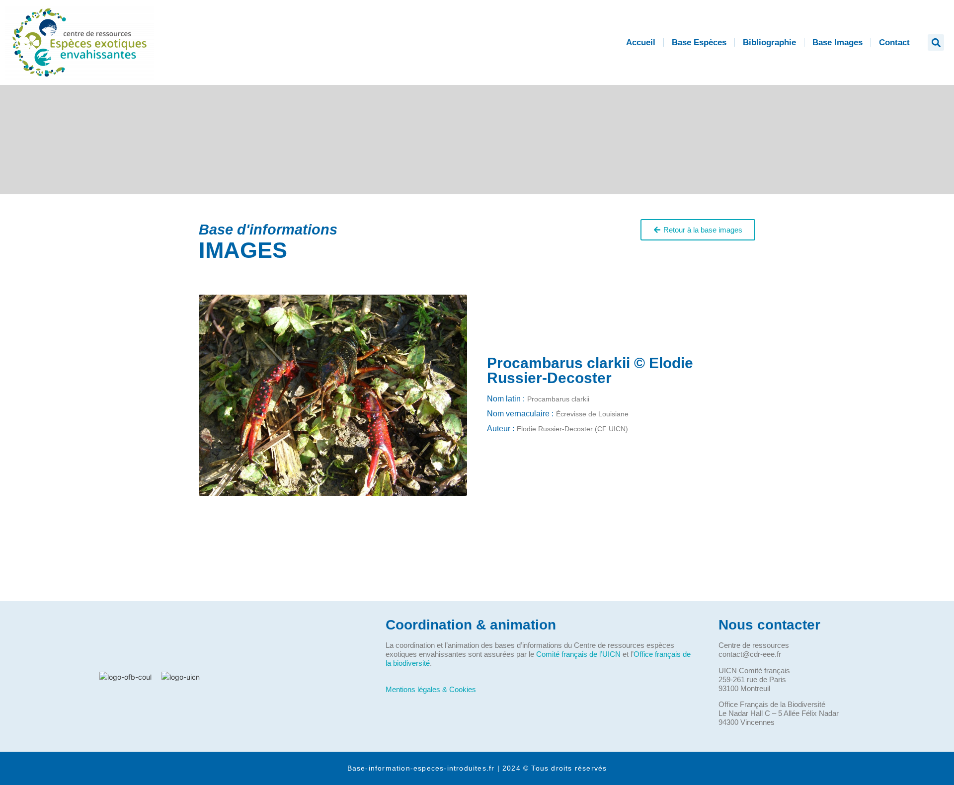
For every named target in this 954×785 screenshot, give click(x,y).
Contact (894, 42)
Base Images (837, 42)
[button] (936, 42)
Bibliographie (769, 42)
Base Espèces (699, 42)
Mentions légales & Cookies (431, 689)
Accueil (640, 42)
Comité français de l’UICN (578, 654)
